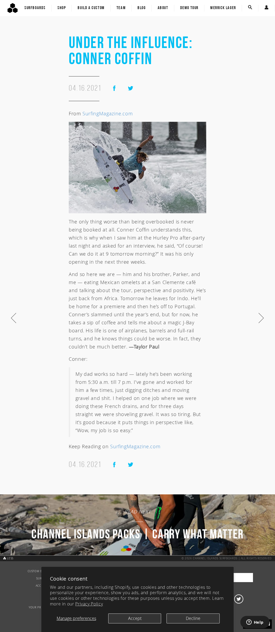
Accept (135, 618)
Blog (142, 8)
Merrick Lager (223, 8)
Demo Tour (189, 8)
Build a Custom (91, 8)
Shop (61, 8)
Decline (193, 618)
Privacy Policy (89, 604)
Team (121, 8)
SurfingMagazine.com (107, 113)
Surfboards (35, 8)
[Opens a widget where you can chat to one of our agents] (255, 622)
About (163, 8)
